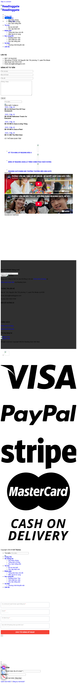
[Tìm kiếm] (5, 555)
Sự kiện (7, 43)
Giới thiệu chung (13, 20)
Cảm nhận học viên (14, 39)
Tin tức (7, 25)
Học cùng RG (9, 36)
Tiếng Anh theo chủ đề (15, 32)
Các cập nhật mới (14, 29)
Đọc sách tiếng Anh (14, 23)
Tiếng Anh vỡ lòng (14, 22)
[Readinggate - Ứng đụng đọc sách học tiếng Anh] (10, 8)
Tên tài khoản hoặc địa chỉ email (12, 671)
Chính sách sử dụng (39, 279)
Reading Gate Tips (14, 38)
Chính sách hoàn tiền (7, 282)
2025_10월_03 (10, 107)
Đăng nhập (18, 678)
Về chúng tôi (9, 18)
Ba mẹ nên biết (13, 27)
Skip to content (6, 2)
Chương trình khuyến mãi (16, 45)
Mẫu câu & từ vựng (14, 34)
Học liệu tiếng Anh (14, 41)
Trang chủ (8, 16)
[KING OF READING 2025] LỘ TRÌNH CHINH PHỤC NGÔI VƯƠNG (29, 162)
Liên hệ (7, 47)
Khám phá (8, 31)
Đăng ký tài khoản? (19, 681)
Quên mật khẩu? (6, 681)
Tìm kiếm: (8, 553)
